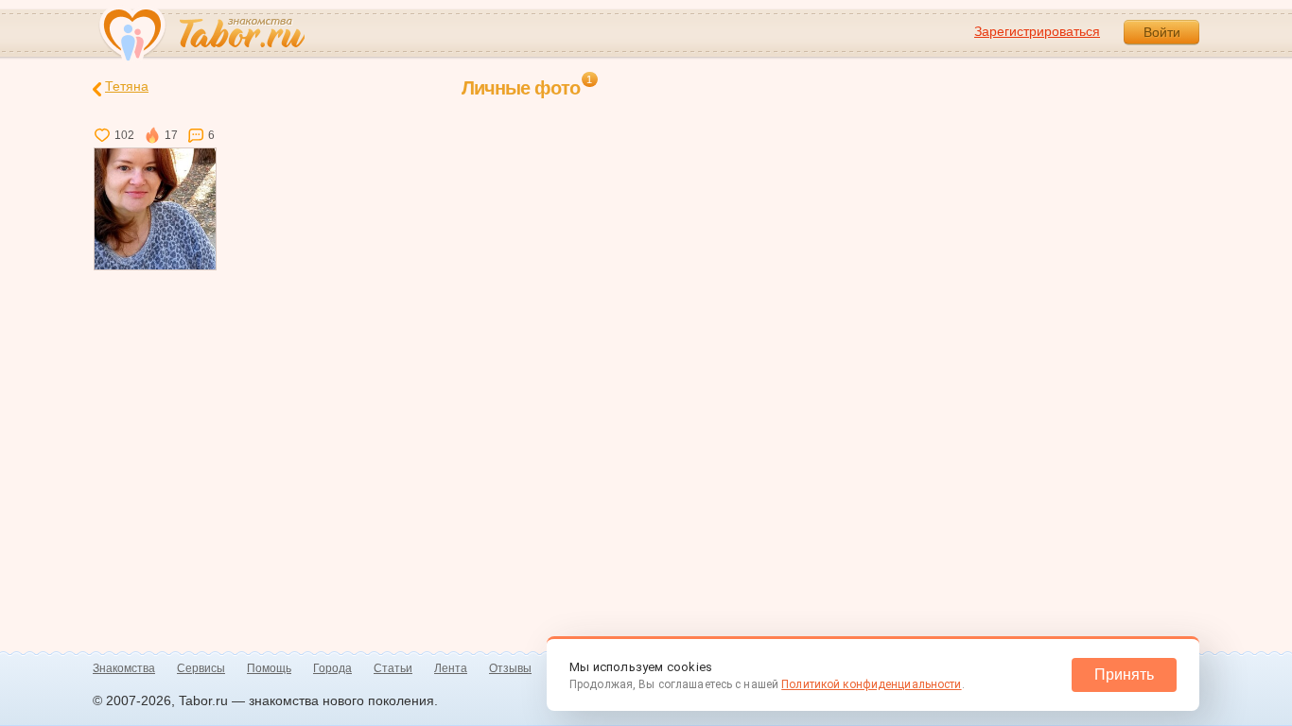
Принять (1124, 674)
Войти (1162, 32)
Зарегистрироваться (1037, 31)
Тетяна (126, 86)
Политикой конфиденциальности (871, 684)
